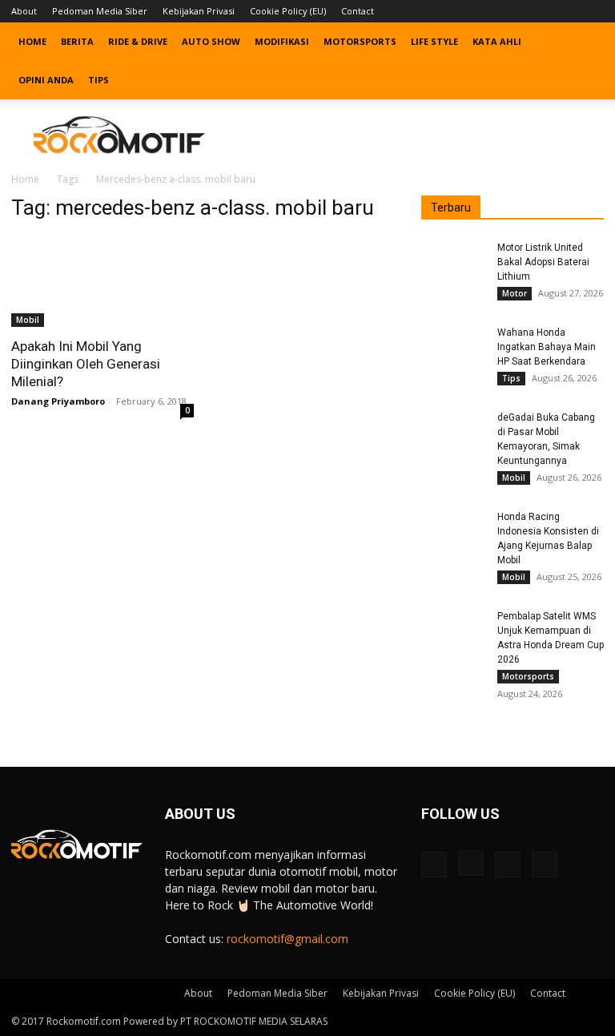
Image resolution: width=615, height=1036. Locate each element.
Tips (98, 80)
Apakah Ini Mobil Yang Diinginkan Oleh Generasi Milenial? (85, 363)
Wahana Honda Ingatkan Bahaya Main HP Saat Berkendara (546, 347)
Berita (77, 41)
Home (32, 41)
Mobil (27, 319)
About (24, 11)
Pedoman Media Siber (99, 11)
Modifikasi (282, 41)
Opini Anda (46, 80)
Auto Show (211, 41)
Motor (514, 293)
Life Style (434, 41)
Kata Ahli (496, 41)
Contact (357, 11)
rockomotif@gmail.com (287, 938)
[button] (584, 42)
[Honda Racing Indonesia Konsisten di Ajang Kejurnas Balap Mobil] (453, 532)
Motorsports (360, 41)
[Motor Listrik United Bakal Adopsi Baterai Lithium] (453, 262)
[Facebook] (512, 11)
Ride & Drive (137, 41)
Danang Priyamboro (58, 401)
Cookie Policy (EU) (288, 11)
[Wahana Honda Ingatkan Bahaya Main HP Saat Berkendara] (453, 347)
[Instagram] (539, 11)
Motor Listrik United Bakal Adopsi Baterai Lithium (543, 262)
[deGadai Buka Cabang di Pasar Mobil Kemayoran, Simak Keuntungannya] (453, 432)
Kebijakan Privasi (199, 11)
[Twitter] (565, 11)
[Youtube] (592, 11)
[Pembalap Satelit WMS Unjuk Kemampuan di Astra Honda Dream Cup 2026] (453, 631)
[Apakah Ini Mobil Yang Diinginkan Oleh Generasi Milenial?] (102, 281)
